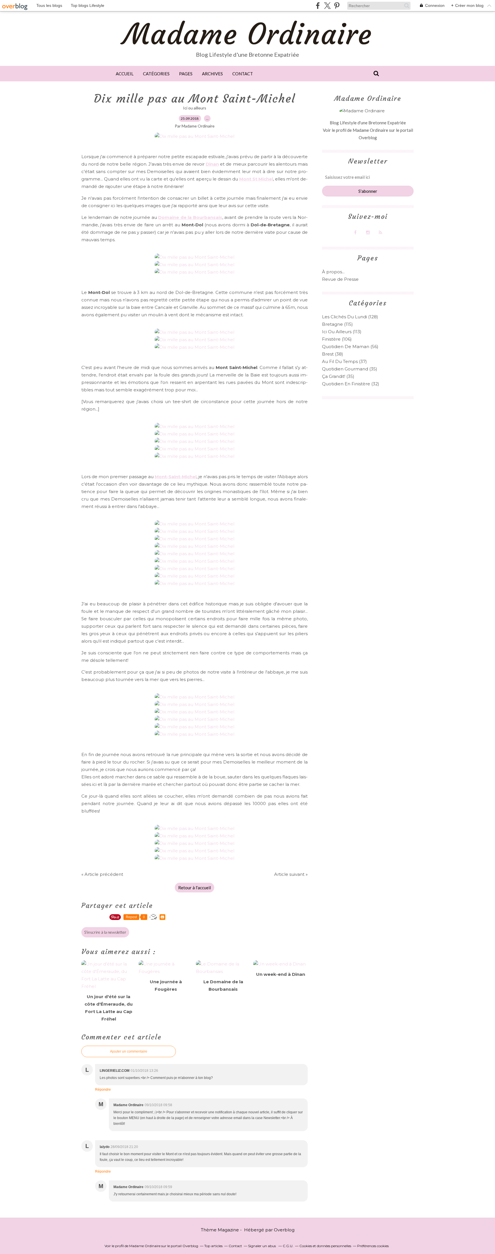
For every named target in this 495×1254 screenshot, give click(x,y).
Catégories (156, 73)
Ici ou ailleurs (194, 107)
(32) (350, 383)
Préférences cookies (373, 1246)
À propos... (333, 271)
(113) (342, 331)
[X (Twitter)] (327, 5)
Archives (212, 73)
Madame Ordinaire (247, 34)
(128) (350, 316)
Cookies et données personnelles (325, 1246)
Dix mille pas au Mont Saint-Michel (194, 98)
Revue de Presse (340, 279)
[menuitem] (124, 73)
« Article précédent (102, 874)
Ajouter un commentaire (128, 1051)
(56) (350, 346)
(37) (344, 361)
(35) (349, 369)
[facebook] (317, 5)
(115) (337, 324)
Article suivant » (291, 874)
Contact (242, 73)
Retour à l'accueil (194, 887)
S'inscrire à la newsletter (105, 932)
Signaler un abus (262, 1246)
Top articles (213, 1246)
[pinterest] (336, 5)
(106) (337, 339)
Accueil (124, 73)
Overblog (284, 1230)
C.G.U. (288, 1246)
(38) (332, 354)
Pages (185, 73)
